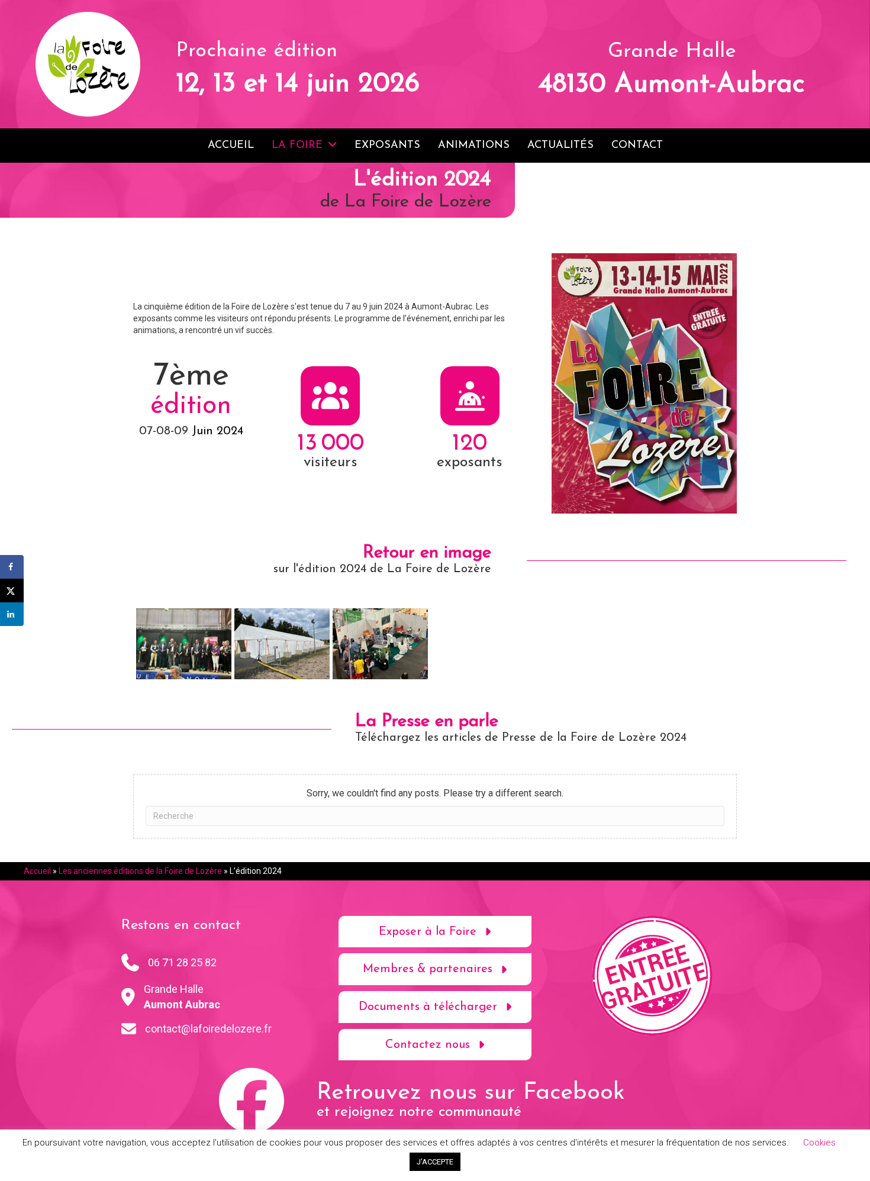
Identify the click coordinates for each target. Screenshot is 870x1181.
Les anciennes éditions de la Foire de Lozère (140, 871)
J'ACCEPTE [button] (435, 1161)
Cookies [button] (819, 1142)
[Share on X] (12, 590)
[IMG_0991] (183, 644)
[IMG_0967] (282, 644)
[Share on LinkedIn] (12, 614)
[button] (435, 932)
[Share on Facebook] (12, 567)
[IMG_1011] (380, 644)
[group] (331, 416)
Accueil (37, 871)
